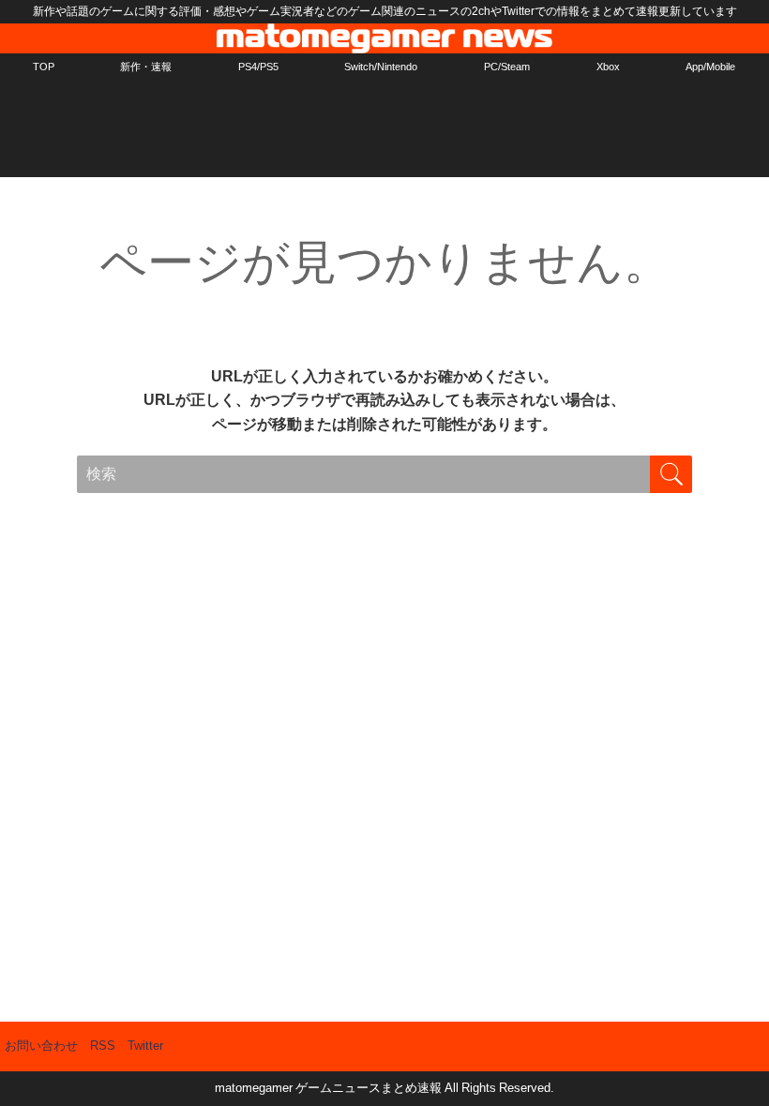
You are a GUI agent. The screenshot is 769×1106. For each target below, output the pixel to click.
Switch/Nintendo (380, 66)
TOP (43, 66)
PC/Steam (507, 66)
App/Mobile (710, 66)
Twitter (145, 1045)
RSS (102, 1045)
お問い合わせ (41, 1045)
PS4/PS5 (258, 66)
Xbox (608, 66)
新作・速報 (146, 66)
